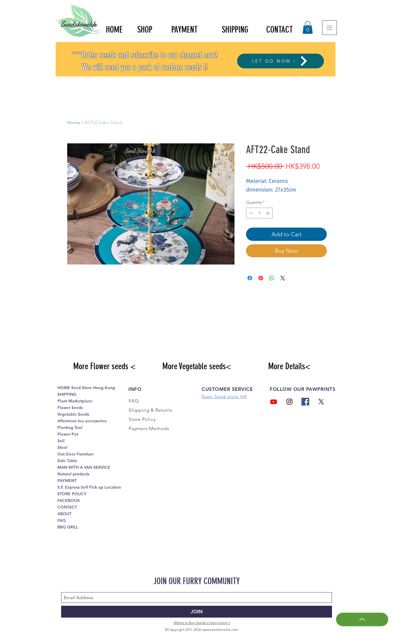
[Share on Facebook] (249, 278)
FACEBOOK (68, 500)
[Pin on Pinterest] (260, 278)
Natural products (73, 474)
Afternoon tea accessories (81, 420)
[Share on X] (282, 278)
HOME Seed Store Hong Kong (86, 387)
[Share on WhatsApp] (271, 278)
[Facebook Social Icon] (305, 402)
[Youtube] (273, 402)
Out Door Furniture (75, 454)
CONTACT (67, 507)
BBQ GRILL (67, 527)
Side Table (67, 460)
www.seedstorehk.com (220, 629)
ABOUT (64, 513)
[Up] (362, 619)
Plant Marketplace (74, 401)
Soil (61, 440)
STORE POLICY (72, 493)
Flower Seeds (70, 407)
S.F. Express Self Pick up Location (89, 487)
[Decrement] (250, 213)
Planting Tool (69, 427)
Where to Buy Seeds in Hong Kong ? (202, 622)
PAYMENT (67, 480)
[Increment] (268, 213)
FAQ (61, 520)
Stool (62, 447)
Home (73, 122)
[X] (321, 402)
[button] (307, 27)
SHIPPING (66, 394)
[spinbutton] (259, 213)
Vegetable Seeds (73, 414)
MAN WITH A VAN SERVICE (83, 467)
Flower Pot (67, 434)
